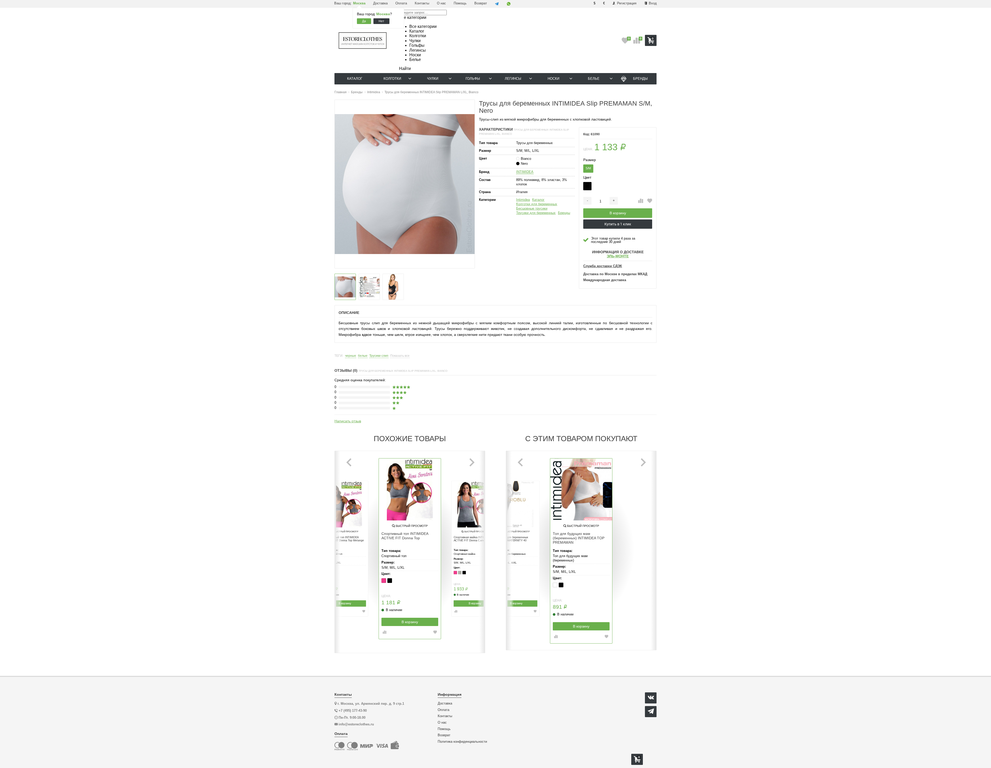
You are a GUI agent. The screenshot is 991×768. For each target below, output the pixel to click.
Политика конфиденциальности (462, 741)
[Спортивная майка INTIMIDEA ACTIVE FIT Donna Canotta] (475, 504)
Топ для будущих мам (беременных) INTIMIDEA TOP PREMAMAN (578, 538)
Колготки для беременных (536, 204)
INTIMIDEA (524, 172)
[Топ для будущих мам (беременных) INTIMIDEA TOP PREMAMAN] (581, 489)
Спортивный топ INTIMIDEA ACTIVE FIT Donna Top (404, 536)
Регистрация (626, 3)
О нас (441, 3)
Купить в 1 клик (617, 224)
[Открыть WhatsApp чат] (509, 4)
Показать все (400, 356)
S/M (588, 168)
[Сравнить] (640, 201)
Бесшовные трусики (531, 208)
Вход (652, 3)
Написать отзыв (347, 421)
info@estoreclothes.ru (356, 724)
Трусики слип (378, 356)
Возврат (480, 3)
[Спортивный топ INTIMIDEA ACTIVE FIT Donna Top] (410, 489)
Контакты (422, 3)
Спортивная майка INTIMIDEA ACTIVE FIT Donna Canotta (473, 539)
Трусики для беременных (536, 213)
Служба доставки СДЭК (602, 266)
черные (350, 356)
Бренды (564, 213)
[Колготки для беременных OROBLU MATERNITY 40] (516, 504)
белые (362, 356)
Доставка (380, 3)
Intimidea (523, 200)
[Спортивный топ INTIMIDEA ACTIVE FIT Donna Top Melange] (345, 504)
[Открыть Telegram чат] (497, 4)
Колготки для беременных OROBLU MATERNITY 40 (511, 539)
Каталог (538, 200)
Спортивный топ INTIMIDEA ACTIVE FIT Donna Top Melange (344, 539)
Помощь (460, 3)
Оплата (401, 3)
